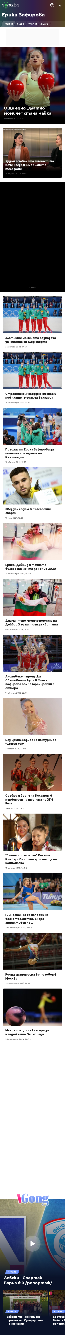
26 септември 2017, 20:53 (18, 927)
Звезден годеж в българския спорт (28, 511)
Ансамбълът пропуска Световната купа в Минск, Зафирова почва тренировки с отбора (29, 682)
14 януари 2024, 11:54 (16, 173)
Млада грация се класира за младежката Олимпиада (27, 1032)
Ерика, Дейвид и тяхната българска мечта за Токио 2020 (30, 567)
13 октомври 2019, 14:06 (18, 573)
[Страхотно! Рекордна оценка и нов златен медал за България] (32, 370)
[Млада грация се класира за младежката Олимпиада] (32, 1007)
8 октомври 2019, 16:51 (17, 629)
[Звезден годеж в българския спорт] (32, 485)
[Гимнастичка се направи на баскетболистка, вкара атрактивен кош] (32, 891)
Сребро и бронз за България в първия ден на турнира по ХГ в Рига (29, 799)
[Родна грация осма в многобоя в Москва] (32, 951)
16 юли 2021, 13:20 (14, 518)
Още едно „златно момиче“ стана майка (27, 111)
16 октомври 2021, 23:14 (17, 402)
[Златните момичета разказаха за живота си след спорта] (32, 314)
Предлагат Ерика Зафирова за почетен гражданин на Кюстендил (29, 453)
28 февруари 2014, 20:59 (18, 1039)
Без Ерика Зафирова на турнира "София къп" (30, 742)
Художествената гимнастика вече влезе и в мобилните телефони (29, 165)
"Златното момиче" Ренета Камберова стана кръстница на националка (31, 859)
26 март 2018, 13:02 (15, 748)
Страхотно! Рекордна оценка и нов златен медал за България (30, 395)
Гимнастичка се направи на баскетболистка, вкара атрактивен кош (26, 919)
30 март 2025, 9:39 (14, 118)
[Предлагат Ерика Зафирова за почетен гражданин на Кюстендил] (32, 426)
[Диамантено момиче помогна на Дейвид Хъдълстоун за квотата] (32, 597)
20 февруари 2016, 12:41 (17, 983)
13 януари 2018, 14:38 (16, 868)
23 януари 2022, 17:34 (16, 346)
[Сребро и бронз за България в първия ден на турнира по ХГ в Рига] (32, 772)
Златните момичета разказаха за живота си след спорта (30, 340)
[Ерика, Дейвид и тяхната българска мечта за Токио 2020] (32, 541)
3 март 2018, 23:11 (14, 808)
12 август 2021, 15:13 (15, 462)
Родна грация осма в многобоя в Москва (30, 976)
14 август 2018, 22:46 (16, 693)
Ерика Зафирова (23, 15)
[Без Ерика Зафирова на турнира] (32, 716)
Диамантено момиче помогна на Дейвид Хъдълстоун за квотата (31, 622)
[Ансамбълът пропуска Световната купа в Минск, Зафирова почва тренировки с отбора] (32, 653)
